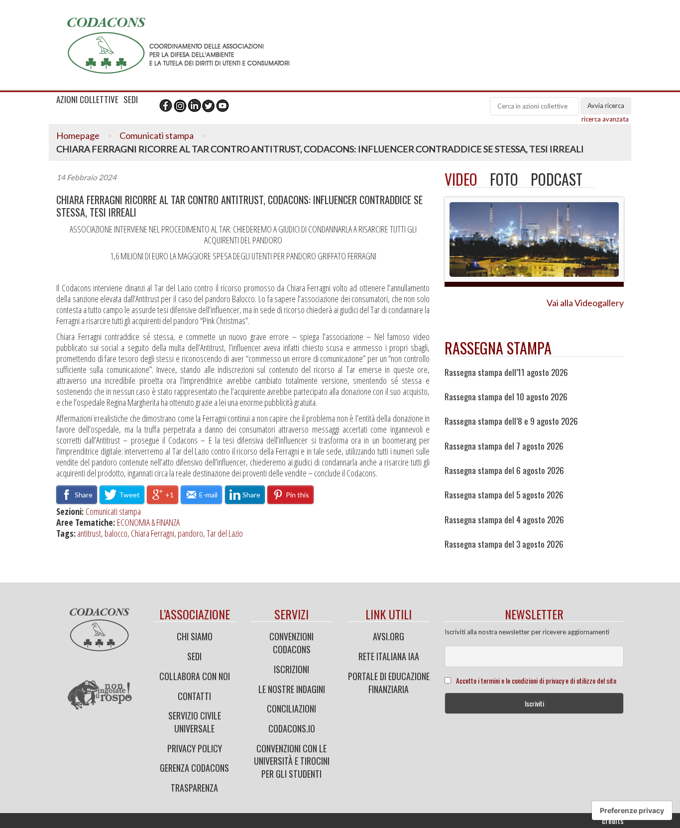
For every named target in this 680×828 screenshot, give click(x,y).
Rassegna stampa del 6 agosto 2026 (504, 470)
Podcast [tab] (556, 179)
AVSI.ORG (388, 636)
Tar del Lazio (225, 533)
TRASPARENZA (194, 787)
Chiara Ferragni (152, 533)
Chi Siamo (195, 636)
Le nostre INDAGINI (291, 689)
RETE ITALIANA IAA (388, 656)
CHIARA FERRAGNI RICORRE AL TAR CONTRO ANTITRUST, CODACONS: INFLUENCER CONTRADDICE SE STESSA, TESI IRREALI (239, 206)
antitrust (89, 533)
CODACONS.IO (291, 728)
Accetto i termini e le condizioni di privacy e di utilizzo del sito (536, 680)
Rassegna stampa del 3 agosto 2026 (504, 544)
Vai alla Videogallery (585, 302)
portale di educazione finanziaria (389, 683)
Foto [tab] (504, 179)
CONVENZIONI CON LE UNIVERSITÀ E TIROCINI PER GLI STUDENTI (292, 761)
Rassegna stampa (498, 348)
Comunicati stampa (156, 135)
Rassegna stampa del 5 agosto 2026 (504, 495)
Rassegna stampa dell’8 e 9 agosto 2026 (511, 421)
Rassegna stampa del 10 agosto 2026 (506, 397)
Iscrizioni (291, 669)
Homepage (78, 135)
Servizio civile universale (194, 722)
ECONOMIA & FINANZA (148, 522)
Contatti (194, 696)
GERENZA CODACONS (194, 767)
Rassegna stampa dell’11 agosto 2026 (506, 372)
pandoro (190, 533)
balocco (116, 533)
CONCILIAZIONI (291, 708)
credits (613, 820)
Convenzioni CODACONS (291, 643)
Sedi (194, 656)
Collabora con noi (194, 676)
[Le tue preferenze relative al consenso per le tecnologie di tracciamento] (632, 810)
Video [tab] (461, 179)
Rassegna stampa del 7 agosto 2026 (504, 446)
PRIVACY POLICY (194, 748)
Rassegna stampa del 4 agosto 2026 (504, 520)
